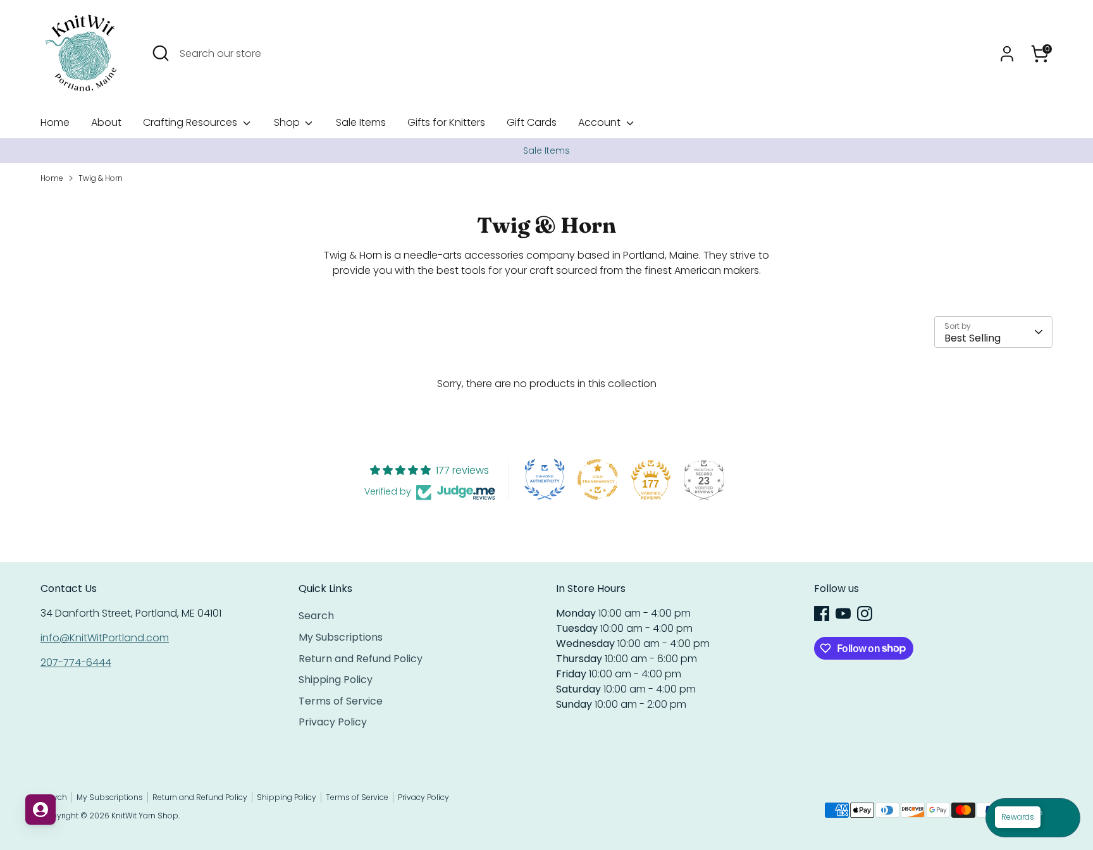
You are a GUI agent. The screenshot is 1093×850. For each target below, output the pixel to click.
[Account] (1007, 53)
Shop (288, 122)
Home (55, 122)
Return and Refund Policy (361, 658)
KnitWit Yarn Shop (144, 815)
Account (600, 122)
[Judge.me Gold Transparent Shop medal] (597, 479)
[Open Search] (160, 53)
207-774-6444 (75, 662)
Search (316, 615)
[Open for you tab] (40, 809)
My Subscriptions (341, 637)
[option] (546, 150)
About (106, 122)
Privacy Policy (333, 722)
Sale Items (361, 122)
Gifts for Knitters (446, 122)
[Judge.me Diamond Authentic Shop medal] (544, 479)
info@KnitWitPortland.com (104, 638)
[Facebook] (821, 613)
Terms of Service (341, 701)
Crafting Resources (191, 122)
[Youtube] (843, 613)
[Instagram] (864, 613)
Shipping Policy (336, 679)
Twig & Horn (100, 178)
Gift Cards (532, 122)
